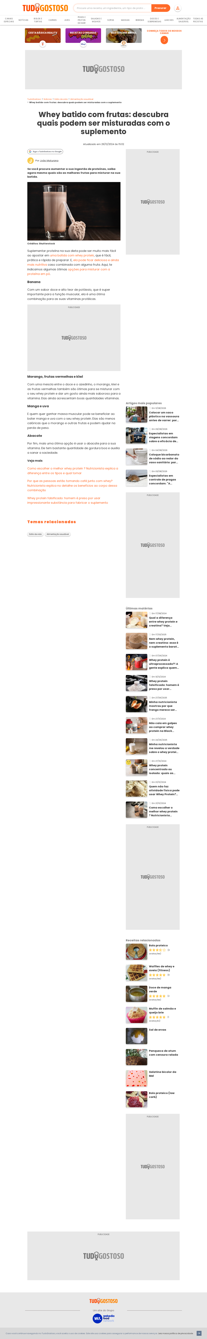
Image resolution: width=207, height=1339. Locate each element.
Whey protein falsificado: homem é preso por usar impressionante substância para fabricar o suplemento (164, 685)
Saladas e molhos (96, 20)
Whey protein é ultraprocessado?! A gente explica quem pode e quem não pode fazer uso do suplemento (163, 664)
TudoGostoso (34, 99)
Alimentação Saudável (184, 20)
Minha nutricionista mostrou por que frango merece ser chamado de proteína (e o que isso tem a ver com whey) (163, 706)
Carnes (53, 20)
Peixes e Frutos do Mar (82, 20)
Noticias (48, 99)
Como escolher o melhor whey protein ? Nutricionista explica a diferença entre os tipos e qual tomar (163, 811)
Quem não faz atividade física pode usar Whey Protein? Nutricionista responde (164, 790)
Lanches (169, 20)
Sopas (110, 20)
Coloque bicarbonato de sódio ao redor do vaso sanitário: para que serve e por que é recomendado (164, 458)
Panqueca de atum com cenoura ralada (163, 1053)
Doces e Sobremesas (154, 20)
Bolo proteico (158, 945)
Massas (125, 20)
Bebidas (140, 20)
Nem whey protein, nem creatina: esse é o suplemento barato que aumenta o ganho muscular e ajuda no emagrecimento (164, 643)
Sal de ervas (157, 1030)
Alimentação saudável (81, 99)
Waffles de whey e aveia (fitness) (161, 968)
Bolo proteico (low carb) (161, 1095)
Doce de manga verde (160, 989)
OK (199, 1333)
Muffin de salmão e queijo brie (162, 1010)
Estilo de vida (61, 99)
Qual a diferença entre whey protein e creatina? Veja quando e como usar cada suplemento (163, 622)
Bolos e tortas (38, 20)
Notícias (23, 20)
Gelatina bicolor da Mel (162, 1074)
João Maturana (49, 160)
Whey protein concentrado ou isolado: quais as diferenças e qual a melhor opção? (162, 769)
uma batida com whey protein (72, 255)
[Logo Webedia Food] (103, 1318)
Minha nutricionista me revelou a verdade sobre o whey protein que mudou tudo (164, 748)
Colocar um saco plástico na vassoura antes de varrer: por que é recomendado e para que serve (164, 416)
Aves (67, 20)
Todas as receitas (198, 20)
